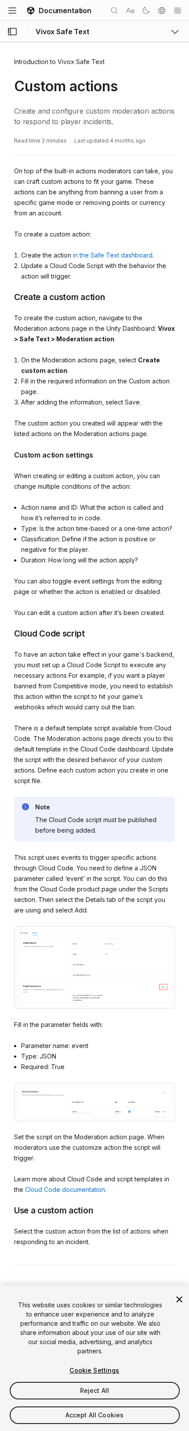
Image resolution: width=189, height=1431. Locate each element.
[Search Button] (114, 10)
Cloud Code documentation (65, 1189)
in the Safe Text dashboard (113, 255)
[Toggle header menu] (12, 11)
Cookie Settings (94, 1370)
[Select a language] (162, 10)
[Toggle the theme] (146, 10)
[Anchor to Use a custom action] (7, 1210)
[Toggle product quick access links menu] (175, 32)
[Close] (179, 1299)
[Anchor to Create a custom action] (7, 296)
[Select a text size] (130, 10)
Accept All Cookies (94, 1415)
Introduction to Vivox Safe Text (59, 61)
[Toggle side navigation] (12, 32)
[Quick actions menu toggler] (177, 10)
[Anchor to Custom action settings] (7, 454)
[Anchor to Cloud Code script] (7, 633)
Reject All (94, 1390)
